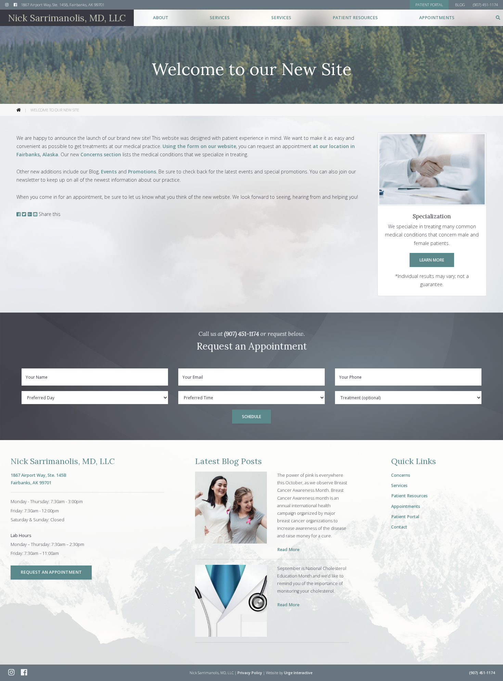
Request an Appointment (51, 572)
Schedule (251, 416)
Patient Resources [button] (355, 18)
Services (399, 485)
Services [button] (220, 18)
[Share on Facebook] (18, 214)
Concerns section (100, 154)
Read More (288, 549)
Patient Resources (409, 496)
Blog (460, 4)
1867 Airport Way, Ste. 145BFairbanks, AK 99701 (38, 479)
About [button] (160, 18)
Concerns (400, 475)
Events (109, 171)
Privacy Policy (249, 672)
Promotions (142, 171)
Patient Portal (405, 517)
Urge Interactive (298, 672)
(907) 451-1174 (241, 334)
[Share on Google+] (30, 214)
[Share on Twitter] (24, 214)
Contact (399, 527)
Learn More (432, 260)
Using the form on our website (199, 146)
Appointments (436, 18)
